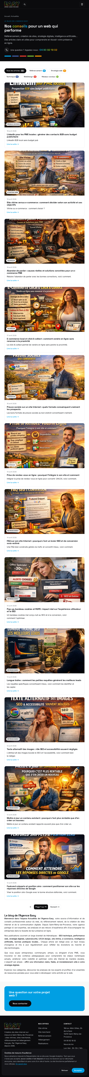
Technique (12, 77)
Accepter (78, 1070)
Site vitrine (42, 1028)
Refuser (65, 1070)
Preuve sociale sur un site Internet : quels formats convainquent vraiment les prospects (43, 408)
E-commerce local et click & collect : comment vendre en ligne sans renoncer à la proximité (40, 339)
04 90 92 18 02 (70, 1041)
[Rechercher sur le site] (24, 4)
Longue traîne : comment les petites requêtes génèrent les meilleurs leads (44, 680)
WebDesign (30, 77)
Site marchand (44, 1032)
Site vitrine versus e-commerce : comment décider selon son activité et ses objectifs (44, 203)
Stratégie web (58, 71)
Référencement (37, 71)
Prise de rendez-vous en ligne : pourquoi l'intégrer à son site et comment (43, 475)
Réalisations (43, 1043)
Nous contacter (20, 1003)
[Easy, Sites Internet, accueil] (12, 4)
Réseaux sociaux (50, 77)
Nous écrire (68, 1044)
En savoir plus (21, 1064)
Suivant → (54, 907)
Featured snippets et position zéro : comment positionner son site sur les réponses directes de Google (43, 887)
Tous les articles (15, 71)
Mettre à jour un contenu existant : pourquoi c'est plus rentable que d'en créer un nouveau (43, 819)
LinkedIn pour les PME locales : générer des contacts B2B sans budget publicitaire (42, 135)
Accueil (7, 16)
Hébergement (44, 1040)
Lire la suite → (13, 144)
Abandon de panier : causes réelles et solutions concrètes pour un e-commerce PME (41, 271)
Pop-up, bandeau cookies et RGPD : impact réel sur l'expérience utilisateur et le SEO (44, 610)
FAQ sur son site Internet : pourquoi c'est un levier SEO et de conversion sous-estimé (42, 542)
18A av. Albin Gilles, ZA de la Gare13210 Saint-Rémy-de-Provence (73, 1032)
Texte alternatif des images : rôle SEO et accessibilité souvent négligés (42, 749)
